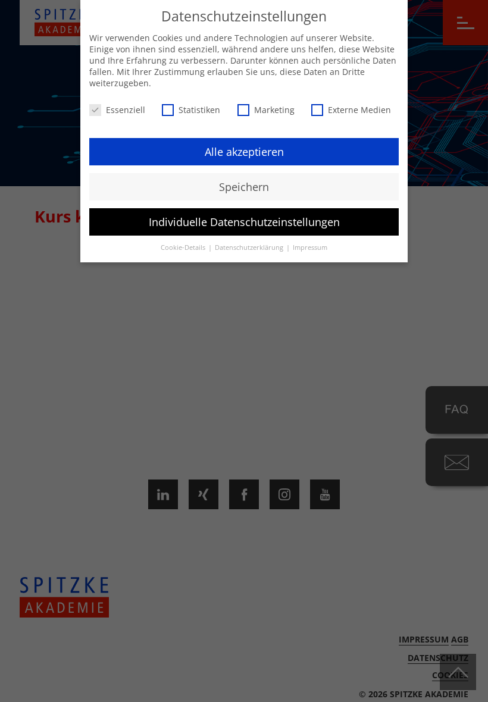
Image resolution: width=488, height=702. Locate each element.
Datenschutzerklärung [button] (250, 247)
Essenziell (125, 109)
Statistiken (199, 109)
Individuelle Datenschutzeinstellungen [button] (244, 222)
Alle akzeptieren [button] (244, 152)
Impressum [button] (310, 247)
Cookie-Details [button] (184, 247)
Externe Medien (359, 109)
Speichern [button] (244, 187)
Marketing (274, 109)
